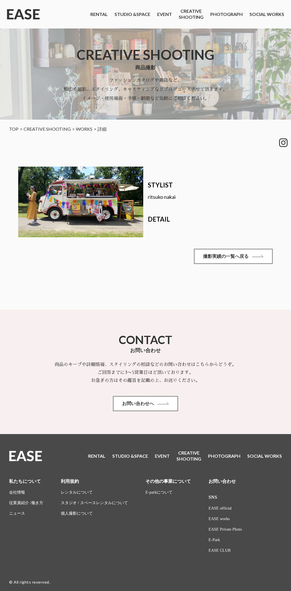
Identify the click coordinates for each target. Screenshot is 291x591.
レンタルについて (77, 492)
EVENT (164, 14)
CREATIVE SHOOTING (47, 129)
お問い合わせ (222, 481)
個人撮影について (77, 513)
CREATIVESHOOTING (191, 14)
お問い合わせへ (138, 403)
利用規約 (70, 481)
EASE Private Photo (225, 529)
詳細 (102, 129)
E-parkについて (159, 492)
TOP (13, 129)
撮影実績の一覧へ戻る (226, 256)
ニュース (17, 513)
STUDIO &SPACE (132, 14)
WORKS (84, 129)
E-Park (214, 540)
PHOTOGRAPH (226, 14)
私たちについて (25, 481)
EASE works (219, 519)
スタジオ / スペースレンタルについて (94, 503)
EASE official (220, 508)
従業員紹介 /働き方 (26, 503)
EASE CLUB (219, 550)
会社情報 (17, 492)
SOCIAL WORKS (267, 14)
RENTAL (99, 14)
